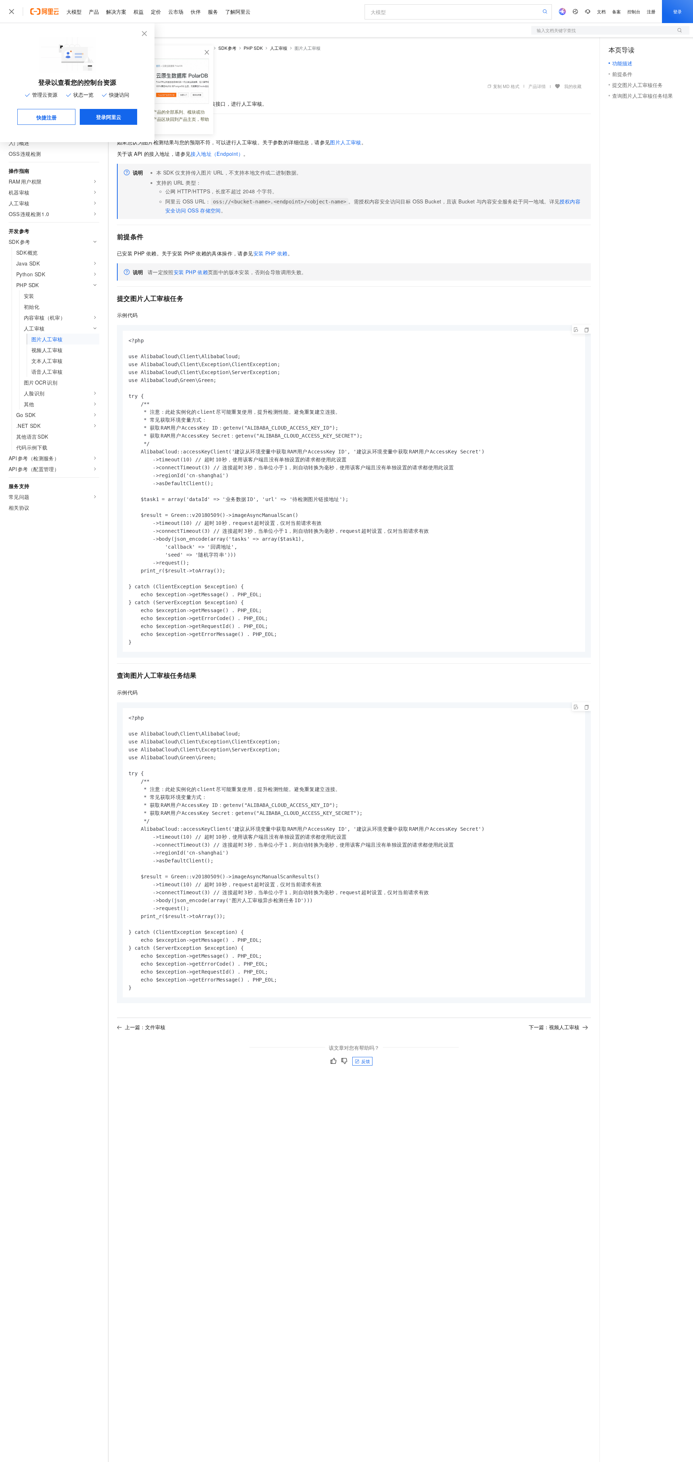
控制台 (633, 11)
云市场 (175, 11)
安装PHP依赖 (270, 253)
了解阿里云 (237, 11)
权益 (139, 11)
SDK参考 (227, 48)
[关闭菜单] (11, 11)
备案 (616, 11)
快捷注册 (46, 117)
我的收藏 (572, 86)
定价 (156, 11)
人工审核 (278, 48)
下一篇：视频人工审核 (554, 1027)
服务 (213, 11)
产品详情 (537, 86)
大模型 (74, 11)
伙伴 (196, 11)
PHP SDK (253, 48)
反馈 (365, 1061)
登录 (677, 11)
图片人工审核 (345, 142)
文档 (601, 11)
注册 (651, 11)
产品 (94, 11)
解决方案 (116, 11)
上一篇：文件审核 (145, 1027)
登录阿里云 (108, 116)
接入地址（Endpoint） (217, 153)
